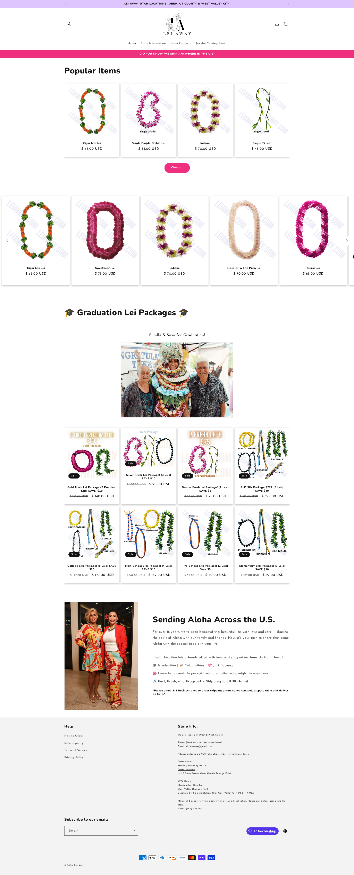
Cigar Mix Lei (92, 143)
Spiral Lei (313, 268)
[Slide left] (7, 241)
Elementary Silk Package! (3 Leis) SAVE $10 (262, 567)
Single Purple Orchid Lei (148, 143)
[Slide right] (347, 241)
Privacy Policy (74, 757)
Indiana (205, 143)
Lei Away (79, 865)
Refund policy (74, 743)
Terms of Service (75, 750)
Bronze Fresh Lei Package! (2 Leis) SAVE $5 (205, 489)
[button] (68, 23)
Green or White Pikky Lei (244, 268)
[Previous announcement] (65, 4)
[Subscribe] (133, 831)
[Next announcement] (288, 4)
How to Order (73, 736)
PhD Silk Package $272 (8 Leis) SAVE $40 (262, 489)
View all (177, 167)
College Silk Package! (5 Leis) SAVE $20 (91, 567)
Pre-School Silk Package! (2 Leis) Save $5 (205, 567)
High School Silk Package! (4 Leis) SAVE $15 (148, 567)
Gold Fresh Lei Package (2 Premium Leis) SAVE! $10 (92, 489)
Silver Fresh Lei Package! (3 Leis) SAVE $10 (148, 477)
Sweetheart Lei (105, 268)
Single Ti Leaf (262, 143)
